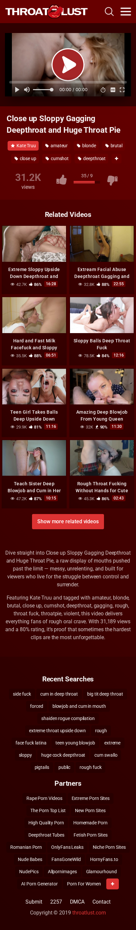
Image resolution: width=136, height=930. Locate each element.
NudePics (28, 871)
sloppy (25, 755)
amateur (59, 145)
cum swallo (105, 755)
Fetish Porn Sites (91, 835)
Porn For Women (84, 883)
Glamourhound (101, 871)
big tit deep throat (105, 694)
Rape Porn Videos (44, 798)
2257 (56, 902)
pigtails (42, 767)
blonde (88, 145)
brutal (116, 145)
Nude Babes (30, 859)
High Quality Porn (46, 822)
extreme (112, 742)
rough (101, 730)
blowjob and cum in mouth (79, 706)
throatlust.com (89, 913)
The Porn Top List (48, 810)
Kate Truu (26, 145)
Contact (101, 902)
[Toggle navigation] (125, 12)
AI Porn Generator (39, 883)
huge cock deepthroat (63, 755)
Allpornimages (62, 871)
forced (36, 706)
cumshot (59, 158)
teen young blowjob (75, 742)
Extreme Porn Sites (91, 798)
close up (27, 158)
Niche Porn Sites (109, 847)
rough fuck (90, 767)
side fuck (22, 694)
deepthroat (94, 158)
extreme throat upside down (57, 730)
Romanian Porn (26, 847)
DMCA (77, 902)
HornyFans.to (104, 859)
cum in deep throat (59, 694)
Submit (33, 902)
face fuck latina (31, 742)
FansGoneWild (66, 859)
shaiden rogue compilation (68, 718)
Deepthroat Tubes (46, 835)
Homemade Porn (90, 822)
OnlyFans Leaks (67, 847)
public (64, 767)
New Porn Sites (90, 810)
